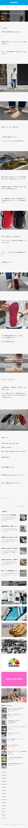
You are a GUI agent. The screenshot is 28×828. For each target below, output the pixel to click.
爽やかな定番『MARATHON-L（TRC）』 (15, 763)
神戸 (3, 19)
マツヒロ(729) (7, 498)
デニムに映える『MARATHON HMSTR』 (15, 757)
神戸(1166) (3, 498)
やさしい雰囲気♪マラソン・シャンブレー (15, 739)
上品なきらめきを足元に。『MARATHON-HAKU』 (12, 559)
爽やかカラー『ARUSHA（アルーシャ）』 (16, 714)
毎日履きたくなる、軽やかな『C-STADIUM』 (11, 537)
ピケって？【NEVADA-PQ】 (13, 745)
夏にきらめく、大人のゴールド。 (14, 732)
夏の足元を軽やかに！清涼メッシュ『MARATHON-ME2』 (13, 526)
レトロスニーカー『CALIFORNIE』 (9, 515)
